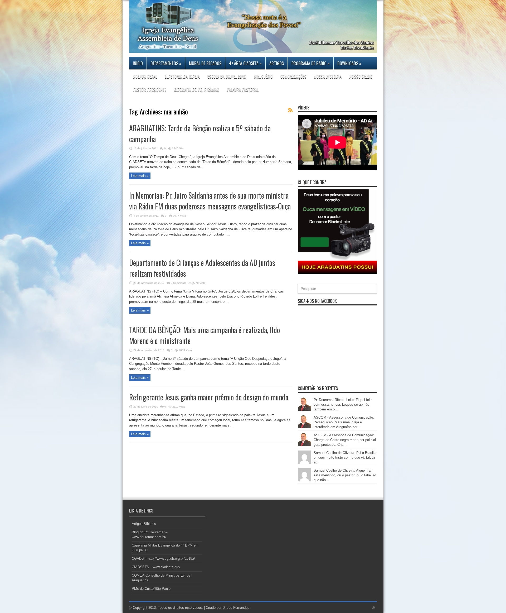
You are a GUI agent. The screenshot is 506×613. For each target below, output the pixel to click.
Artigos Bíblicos (144, 524)
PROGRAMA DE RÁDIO (310, 63)
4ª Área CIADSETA (245, 63)
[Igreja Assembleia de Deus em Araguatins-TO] (253, 48)
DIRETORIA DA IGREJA (182, 76)
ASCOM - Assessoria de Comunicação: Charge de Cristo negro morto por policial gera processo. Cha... (345, 440)
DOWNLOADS (349, 63)
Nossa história (328, 76)
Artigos (276, 63)
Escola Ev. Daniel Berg (226, 76)
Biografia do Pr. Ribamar (196, 90)
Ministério (263, 76)
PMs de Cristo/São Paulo (151, 589)
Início (138, 63)
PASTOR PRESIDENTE (149, 90)
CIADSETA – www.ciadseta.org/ (156, 567)
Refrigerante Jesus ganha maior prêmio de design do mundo (208, 397)
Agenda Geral (145, 76)
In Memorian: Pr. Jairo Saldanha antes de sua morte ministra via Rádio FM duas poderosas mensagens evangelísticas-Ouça (210, 201)
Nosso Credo (360, 76)
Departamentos (165, 63)
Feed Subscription (290, 110)
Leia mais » (140, 176)
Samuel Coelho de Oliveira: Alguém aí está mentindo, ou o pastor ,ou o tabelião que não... (345, 475)
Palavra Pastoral (243, 90)
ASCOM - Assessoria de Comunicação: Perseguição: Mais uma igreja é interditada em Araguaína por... (344, 422)
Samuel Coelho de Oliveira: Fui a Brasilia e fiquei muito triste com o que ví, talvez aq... (345, 457)
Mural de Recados (205, 63)
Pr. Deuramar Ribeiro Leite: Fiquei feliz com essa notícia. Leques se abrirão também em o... (343, 404)
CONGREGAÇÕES (293, 76)
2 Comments (178, 282)
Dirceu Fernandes (235, 608)
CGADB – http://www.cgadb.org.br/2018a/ (163, 559)
